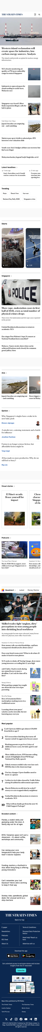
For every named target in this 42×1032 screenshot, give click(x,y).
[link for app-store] (13, 956)
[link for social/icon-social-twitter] (6, 1019)
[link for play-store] (29, 956)
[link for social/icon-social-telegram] (30, 1019)
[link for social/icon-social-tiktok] (11, 1019)
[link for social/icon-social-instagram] (16, 1019)
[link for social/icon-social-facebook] (21, 1019)
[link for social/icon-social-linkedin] (35, 1019)
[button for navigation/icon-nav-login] (35, 14)
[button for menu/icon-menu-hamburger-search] (39, 14)
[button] (35, 14)
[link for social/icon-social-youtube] (26, 1019)
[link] (12, 14)
